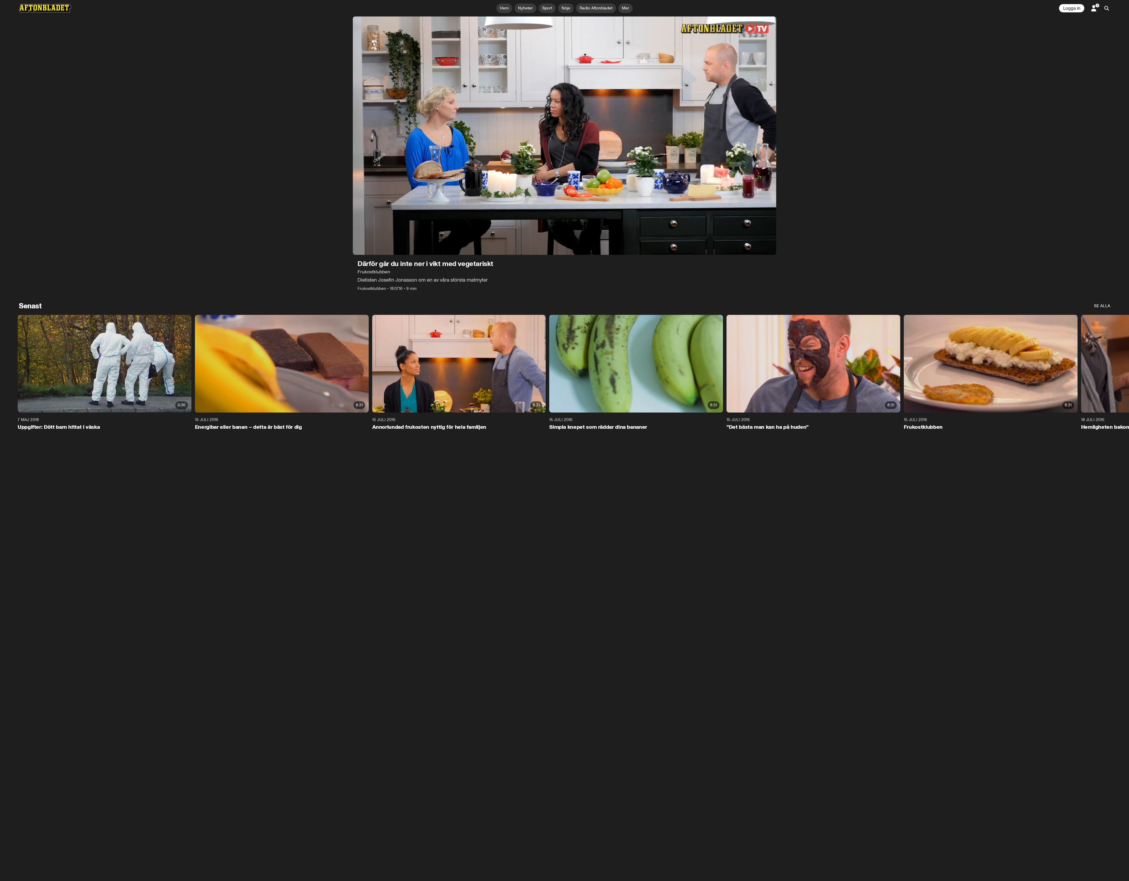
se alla (1102, 305)
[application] (564, 135)
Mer (625, 8)
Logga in (1071, 8)
